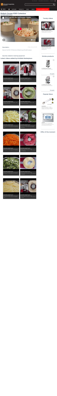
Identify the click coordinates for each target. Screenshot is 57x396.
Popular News (48, 94)
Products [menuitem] (21, 9)
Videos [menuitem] (33, 9)
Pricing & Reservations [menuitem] (42, 9)
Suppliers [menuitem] (14, 9)
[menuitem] (1, 9)
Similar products (48, 56)
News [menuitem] (27, 9)
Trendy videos (48, 18)
